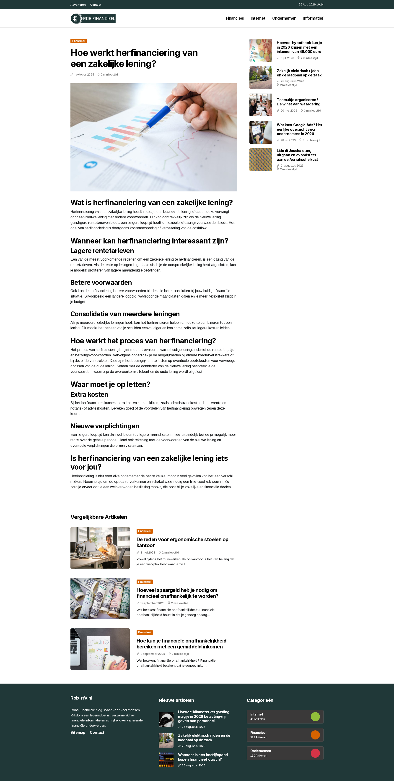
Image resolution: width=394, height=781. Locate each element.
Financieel (235, 18)
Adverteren (78, 4)
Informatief (313, 18)
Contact (95, 4)
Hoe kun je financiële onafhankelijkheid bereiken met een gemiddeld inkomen (182, 644)
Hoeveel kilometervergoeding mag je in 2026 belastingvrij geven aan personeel (203, 716)
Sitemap (77, 732)
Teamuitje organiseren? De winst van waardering (298, 101)
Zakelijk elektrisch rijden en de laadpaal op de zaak (299, 72)
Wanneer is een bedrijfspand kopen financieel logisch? (203, 757)
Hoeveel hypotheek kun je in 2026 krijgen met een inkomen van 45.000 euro (299, 47)
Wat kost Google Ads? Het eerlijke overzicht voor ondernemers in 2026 (299, 129)
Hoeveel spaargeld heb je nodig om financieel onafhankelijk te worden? (177, 593)
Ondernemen (284, 18)
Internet (258, 18)
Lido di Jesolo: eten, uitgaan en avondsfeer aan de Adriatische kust (297, 155)
